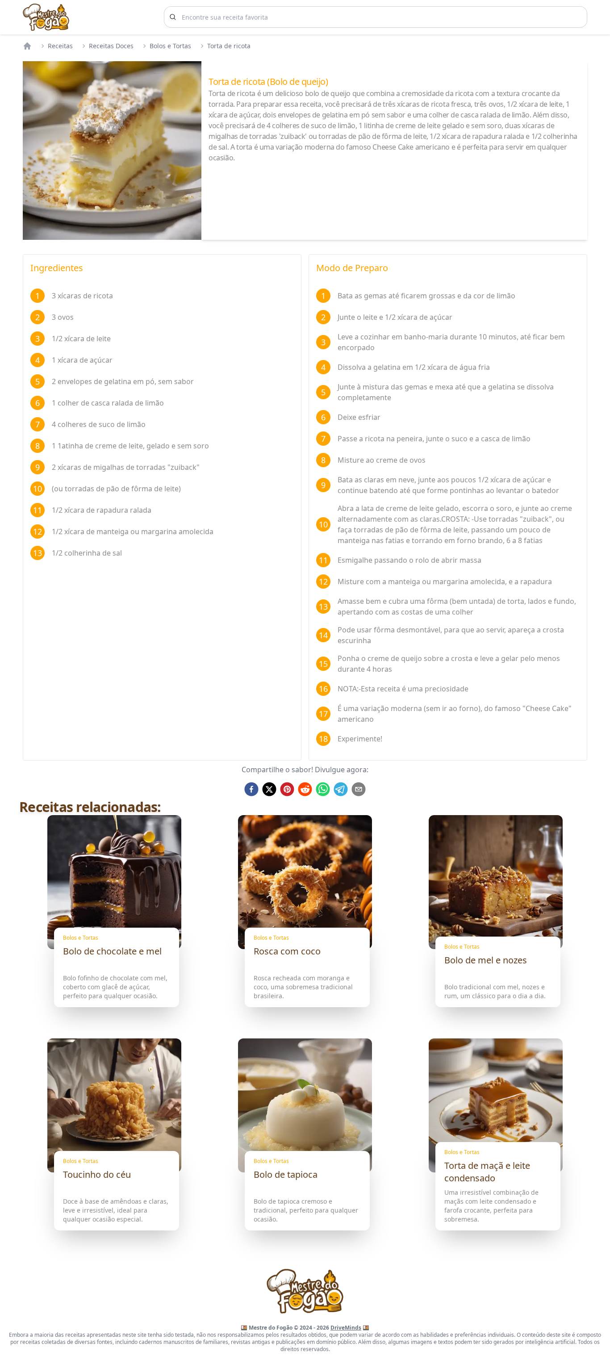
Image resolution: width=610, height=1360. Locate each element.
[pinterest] (287, 789)
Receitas (60, 46)
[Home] (27, 46)
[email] (358, 789)
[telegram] (341, 789)
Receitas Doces (111, 46)
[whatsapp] (323, 789)
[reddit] (305, 789)
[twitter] (269, 789)
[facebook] (251, 789)
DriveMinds (345, 1327)
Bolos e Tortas (170, 46)
